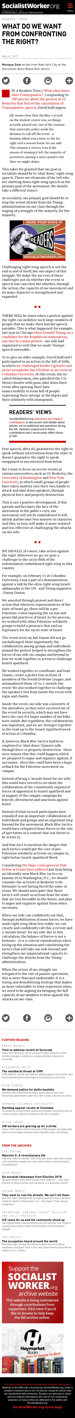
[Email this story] (48, 83)
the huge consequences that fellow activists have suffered (34, 867)
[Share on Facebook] (27, 83)
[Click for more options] (69, 83)
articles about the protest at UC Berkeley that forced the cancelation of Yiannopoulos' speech (34, 103)
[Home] (31, 6)
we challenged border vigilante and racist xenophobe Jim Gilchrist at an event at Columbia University (37, 369)
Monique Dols (11, 64)
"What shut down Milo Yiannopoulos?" (40, 92)
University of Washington (22, 477)
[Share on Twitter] (6, 83)
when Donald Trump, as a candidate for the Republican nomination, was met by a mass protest (37, 336)
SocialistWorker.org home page (37, 1406)
